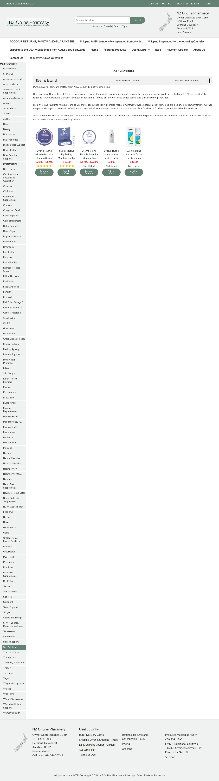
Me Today (8, 437)
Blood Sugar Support (14, 144)
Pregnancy (8, 562)
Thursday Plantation (13, 662)
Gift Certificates (160, 3)
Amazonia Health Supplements (12, 91)
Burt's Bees (9, 169)
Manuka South (10, 427)
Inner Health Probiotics (9, 361)
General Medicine (12, 312)
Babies (6, 124)
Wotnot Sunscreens (13, 699)
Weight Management (13, 683)
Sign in (181, 3)
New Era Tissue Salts (14, 493)
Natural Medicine (11, 458)
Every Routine (10, 262)
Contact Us (16, 58)
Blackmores (9, 134)
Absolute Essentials (13, 79)
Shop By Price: (123, 80)
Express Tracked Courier (11, 269)
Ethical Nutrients (11, 276)
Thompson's (9, 657)
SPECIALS (8, 73)
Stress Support (10, 641)
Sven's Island (10, 647)
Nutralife (7, 517)
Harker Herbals (11, 344)
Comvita (7, 205)
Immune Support (11, 354)
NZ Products (9, 527)
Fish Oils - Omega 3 (13, 302)
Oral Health (9, 551)
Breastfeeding (10, 163)
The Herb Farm (11, 652)
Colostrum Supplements (10, 198)
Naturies (7, 479)
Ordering (127, 749)
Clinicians (8, 191)
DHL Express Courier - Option (97, 745)
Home (94, 50)
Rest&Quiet (9, 581)
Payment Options (177, 50)
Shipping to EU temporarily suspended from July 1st (111, 41)
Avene (6, 119)
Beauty (6, 129)
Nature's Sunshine (12, 463)
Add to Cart (66, 145)
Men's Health (9, 442)
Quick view (44, 128)
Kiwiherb (7, 387)
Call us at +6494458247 (47, 755)
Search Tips (120, 26)
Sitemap (170, 757)
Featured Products (115, 50)
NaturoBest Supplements (10, 486)
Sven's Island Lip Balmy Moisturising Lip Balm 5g (66, 154)
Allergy (7, 103)
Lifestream (8, 397)
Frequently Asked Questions (46, 58)
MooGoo (7, 448)
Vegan (6, 678)
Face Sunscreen (11, 286)
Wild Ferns (8, 694)
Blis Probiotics (10, 139)
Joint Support (9, 373)
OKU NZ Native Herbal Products (11, 540)
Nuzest (6, 522)
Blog (158, 50)
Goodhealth (9, 328)
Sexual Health (10, 591)
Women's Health (11, 713)
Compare (44, 135)
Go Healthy (9, 333)
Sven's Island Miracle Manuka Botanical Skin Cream (89, 154)
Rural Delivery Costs (91, 735)
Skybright (8, 602)
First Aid (7, 297)
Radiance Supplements (10, 574)
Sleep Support (10, 607)
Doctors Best (10, 241)
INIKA (6, 368)
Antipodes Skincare (13, 98)
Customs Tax (87, 750)
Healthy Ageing (11, 349)
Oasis (6, 532)
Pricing (126, 744)
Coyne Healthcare (12, 220)
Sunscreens (9, 631)
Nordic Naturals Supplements (11, 500)
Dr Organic (8, 247)
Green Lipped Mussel (14, 339)
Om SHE (7, 546)
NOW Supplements (13, 506)
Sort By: (179, 80)
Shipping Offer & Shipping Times (98, 740)
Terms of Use (87, 755)
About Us (199, 50)
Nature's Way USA (12, 474)
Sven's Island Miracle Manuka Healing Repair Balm (44, 154)
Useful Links (139, 50)
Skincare (7, 596)
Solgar (6, 612)
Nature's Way (10, 468)
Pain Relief (8, 557)
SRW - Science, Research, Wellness (13, 624)
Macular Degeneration (10, 410)
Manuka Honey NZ (12, 421)
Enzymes (7, 257)
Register (194, 3)
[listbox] (151, 80)
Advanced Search (102, 26)
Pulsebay (159, 775)
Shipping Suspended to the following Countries (176, 41)
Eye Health (8, 281)
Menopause (9, 432)
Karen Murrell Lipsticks (10, 380)
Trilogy (7, 668)
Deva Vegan (9, 231)
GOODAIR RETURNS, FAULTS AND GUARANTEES (42, 41)
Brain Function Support (10, 157)
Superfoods (9, 636)
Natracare (8, 453)
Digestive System (12, 236)
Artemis (7, 113)
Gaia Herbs (9, 318)
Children (7, 186)
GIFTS (6, 323)
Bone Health (9, 150)
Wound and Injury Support (12, 706)
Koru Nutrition (10, 392)
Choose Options (44, 145)
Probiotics (8, 567)
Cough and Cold (11, 210)
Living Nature (9, 402)
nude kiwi (8, 511)
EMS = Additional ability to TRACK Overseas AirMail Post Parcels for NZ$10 (184, 748)
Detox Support (10, 226)
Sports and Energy (12, 617)
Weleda (7, 688)
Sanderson (8, 586)
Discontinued (9, 68)
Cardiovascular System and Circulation (11, 178)
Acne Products (10, 84)
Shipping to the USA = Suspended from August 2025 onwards (47, 50)
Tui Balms (8, 673)
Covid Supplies (11, 215)
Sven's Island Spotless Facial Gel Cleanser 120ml (134, 154)
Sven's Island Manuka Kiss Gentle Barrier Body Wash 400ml (112, 154)
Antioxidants (9, 108)
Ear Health (8, 252)
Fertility (7, 291)
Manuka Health (10, 416)
